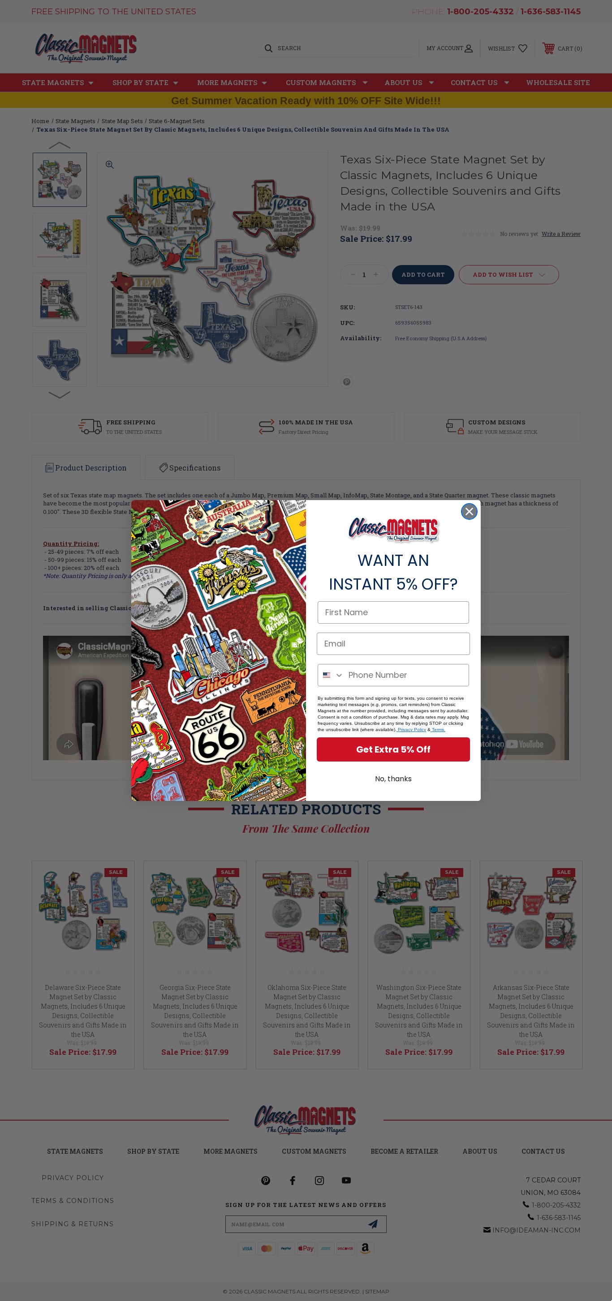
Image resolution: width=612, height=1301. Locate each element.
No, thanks (393, 779)
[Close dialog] (469, 511)
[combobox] (331, 675)
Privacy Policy (411, 729)
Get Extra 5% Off (393, 749)
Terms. (438, 729)
